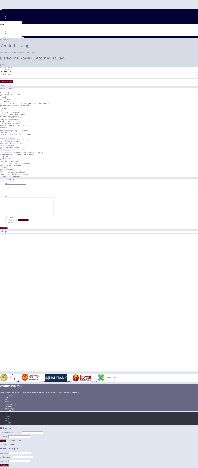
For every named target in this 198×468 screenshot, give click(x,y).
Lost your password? (7, 444)
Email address (5, 457)
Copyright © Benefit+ (8, 413)
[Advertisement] (16, 268)
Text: (7, 196)
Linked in (8, 424)
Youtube (8, 422)
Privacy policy (10, 410)
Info (6, 15)
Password (4, 436)
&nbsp (18, 381)
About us (8, 401)
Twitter (7, 418)
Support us (9, 396)
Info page (8, 406)
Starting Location (8, 74)
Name (7, 183)
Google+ (8, 420)
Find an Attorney (11, 404)
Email (7, 188)
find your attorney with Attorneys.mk (66, 392)
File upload (9, 218)
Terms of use (9, 408)
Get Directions (5, 71)
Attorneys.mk (11, 386)
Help (6, 399)
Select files (23, 220)
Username (4, 453)
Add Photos (4, 66)
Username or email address (10, 432)
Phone (7, 192)
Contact (8, 397)
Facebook (8, 416)
